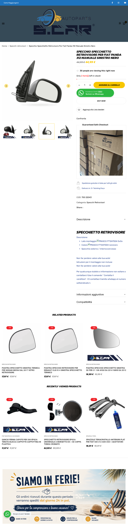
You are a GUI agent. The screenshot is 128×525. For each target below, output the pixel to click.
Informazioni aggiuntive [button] (90, 294)
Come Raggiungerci (11, 3)
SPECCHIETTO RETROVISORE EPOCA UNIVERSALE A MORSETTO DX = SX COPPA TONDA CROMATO (62, 441)
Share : (79, 207)
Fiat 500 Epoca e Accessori (11, 436)
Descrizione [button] (83, 219)
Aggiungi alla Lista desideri (93, 109)
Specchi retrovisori (18, 46)
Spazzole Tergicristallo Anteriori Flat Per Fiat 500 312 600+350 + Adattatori (105, 440)
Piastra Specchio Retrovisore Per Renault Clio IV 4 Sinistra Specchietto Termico (63, 370)
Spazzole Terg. (91, 436)
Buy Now (101, 100)
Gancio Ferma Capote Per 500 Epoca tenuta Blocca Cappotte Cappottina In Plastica (21, 441)
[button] (124, 24)
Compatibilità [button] (84, 302)
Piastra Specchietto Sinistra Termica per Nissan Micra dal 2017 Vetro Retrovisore (21, 370)
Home (4, 46)
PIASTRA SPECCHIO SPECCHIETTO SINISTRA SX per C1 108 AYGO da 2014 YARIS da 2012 (106, 369)
